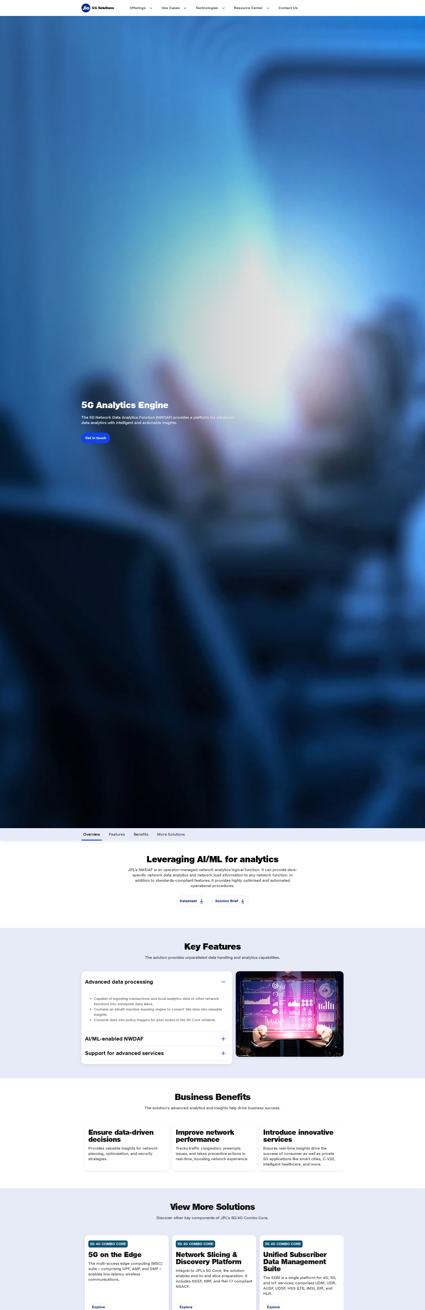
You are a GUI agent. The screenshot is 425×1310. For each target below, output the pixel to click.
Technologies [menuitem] (207, 8)
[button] (223, 982)
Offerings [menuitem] (137, 8)
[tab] (91, 834)
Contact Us (288, 8)
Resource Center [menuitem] (248, 8)
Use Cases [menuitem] (171, 8)
